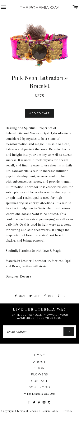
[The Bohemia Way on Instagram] (44, 402)
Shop (39, 368)
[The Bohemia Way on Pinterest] (39, 402)
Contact (39, 381)
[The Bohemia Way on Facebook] (29, 402)
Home (39, 355)
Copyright (7, 411)
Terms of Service (27, 411)
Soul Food (39, 387)
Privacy (67, 411)
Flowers (39, 374)
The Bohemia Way (38, 393)
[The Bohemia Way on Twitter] (34, 402)
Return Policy (50, 411)
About (39, 362)
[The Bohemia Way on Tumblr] (49, 402)
